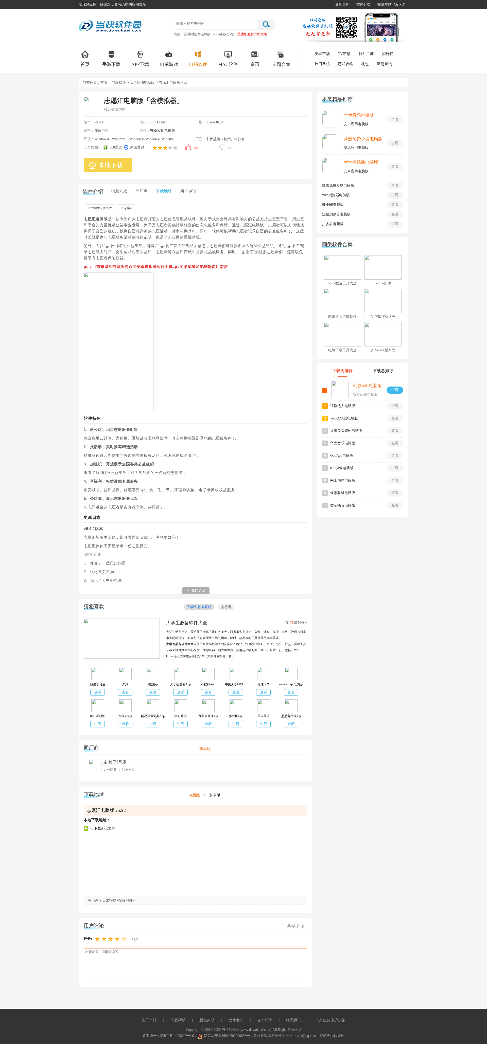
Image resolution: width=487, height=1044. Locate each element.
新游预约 (384, 64)
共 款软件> (296, 623)
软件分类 (363, 4)
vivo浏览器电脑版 (336, 195)
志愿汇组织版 (114, 762)
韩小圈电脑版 (332, 205)
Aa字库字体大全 (383, 317)
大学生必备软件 (100, 208)
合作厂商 (264, 1020)
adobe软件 (383, 283)
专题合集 (281, 64)
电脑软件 (198, 64)
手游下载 (111, 64)
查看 (97, 692)
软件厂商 (366, 54)
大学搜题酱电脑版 (361, 162)
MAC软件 (228, 64)
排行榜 (387, 54)
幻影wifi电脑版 (367, 385)
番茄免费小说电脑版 (363, 138)
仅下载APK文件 (102, 828)
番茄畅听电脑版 (342, 505)
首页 (85, 64)
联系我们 (293, 1020)
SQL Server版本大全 (383, 350)
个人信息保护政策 (330, 1020)
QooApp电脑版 (341, 455)
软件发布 (236, 1020)
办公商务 (110, 770)
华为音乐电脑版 (359, 115)
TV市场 (344, 54)
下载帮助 (178, 1020)
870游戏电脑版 (341, 468)
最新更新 (342, 4)
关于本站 (149, 1020)
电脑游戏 (169, 64)
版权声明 (207, 1020)
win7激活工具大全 (342, 283)
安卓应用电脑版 (142, 82)
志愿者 (127, 208)
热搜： (178, 34)
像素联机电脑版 (342, 493)
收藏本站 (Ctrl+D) (391, 4)
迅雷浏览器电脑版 (336, 214)
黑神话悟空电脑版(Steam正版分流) (209, 34)
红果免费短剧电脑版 (338, 185)
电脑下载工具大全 (342, 350)
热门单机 (322, 64)
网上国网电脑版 (342, 480)
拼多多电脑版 (332, 224)
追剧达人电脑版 (342, 406)
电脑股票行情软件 (342, 317)
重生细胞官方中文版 (252, 34)
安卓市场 (322, 54)
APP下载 (140, 64)
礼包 (365, 64)
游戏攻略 (345, 64)
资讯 (254, 64)
